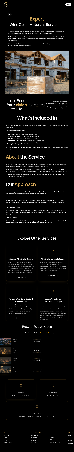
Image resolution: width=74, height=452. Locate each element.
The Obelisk (34, 437)
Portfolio (21, 4)
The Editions (34, 435)
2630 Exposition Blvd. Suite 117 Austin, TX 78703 (37, 416)
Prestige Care (34, 442)
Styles (10, 442)
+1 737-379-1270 (53, 395)
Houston (70, 440)
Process (29, 4)
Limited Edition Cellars (58, 4)
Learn (51, 435)
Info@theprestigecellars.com (21, 395)
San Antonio (71, 443)
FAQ (51, 440)
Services (44, 4)
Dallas (69, 438)
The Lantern (34, 440)
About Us (13, 4)
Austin (69, 435)
